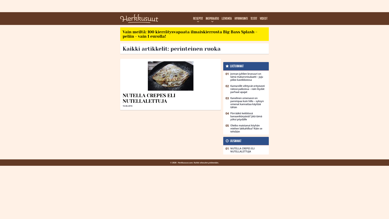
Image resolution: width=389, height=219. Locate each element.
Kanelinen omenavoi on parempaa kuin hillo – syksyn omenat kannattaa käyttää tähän (247, 102)
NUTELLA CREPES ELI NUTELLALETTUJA (149, 98)
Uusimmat (235, 141)
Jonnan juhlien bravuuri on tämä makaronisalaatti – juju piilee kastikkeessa (246, 77)
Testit (254, 18)
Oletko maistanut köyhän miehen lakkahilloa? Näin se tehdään (246, 128)
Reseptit (198, 18)
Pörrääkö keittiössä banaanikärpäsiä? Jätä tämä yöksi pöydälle (246, 116)
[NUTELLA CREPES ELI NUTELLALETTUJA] (171, 76)
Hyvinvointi (241, 18)
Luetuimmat (237, 66)
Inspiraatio (212, 18)
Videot (263, 18)
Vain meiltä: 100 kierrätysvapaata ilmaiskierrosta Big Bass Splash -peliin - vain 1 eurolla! (190, 34)
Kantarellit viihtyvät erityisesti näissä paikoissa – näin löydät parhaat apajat (247, 89)
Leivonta (227, 18)
